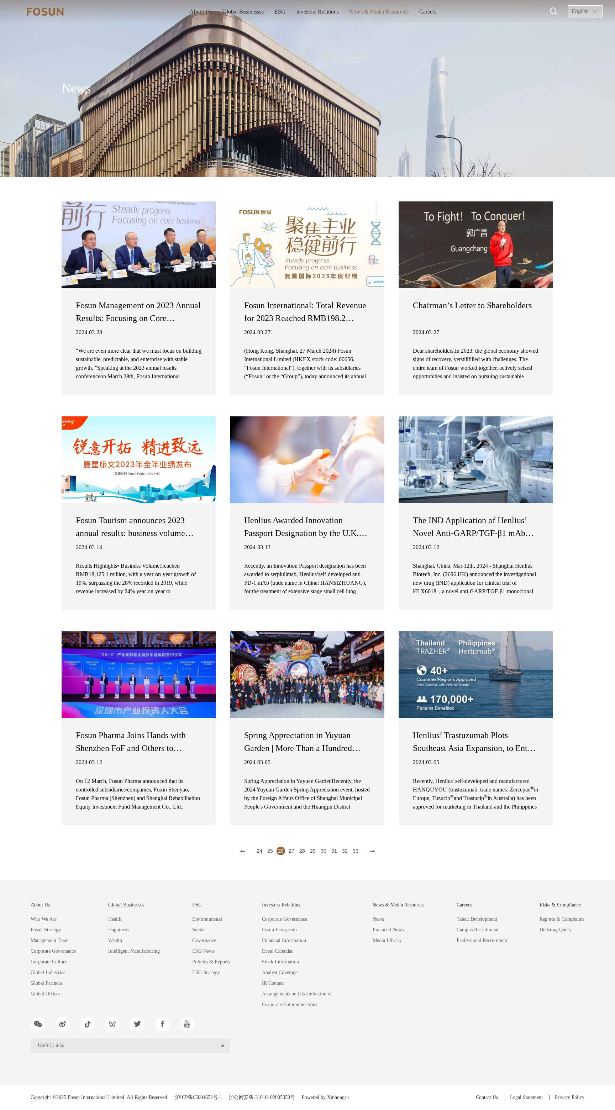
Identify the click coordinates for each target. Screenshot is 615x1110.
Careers (427, 12)
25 (270, 851)
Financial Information (284, 940)
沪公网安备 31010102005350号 (262, 1097)
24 (259, 851)
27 (291, 851)
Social (198, 929)
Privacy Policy (569, 1097)
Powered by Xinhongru (325, 1097)
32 (345, 851)
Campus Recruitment (478, 929)
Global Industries (48, 972)
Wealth (115, 940)
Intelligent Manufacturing (134, 951)
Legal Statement (526, 1097)
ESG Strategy (206, 972)
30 (323, 851)
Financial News (388, 929)
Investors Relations (317, 12)
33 (355, 851)
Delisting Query (556, 929)
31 (334, 851)
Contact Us (487, 1097)
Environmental (207, 919)
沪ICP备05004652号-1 (198, 1097)
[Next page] (372, 851)
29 (313, 851)
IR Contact (273, 983)
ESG (279, 12)
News (378, 919)
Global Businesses (243, 12)
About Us (201, 12)
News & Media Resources (379, 12)
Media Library (387, 940)
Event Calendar (277, 951)
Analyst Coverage (280, 972)
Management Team (50, 940)
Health (114, 919)
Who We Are (44, 919)
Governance (204, 940)
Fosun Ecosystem (279, 929)
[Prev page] (242, 851)
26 (281, 851)
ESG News (203, 951)
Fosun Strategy (46, 929)
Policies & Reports (211, 961)
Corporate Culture (49, 961)
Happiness (118, 929)
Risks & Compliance (560, 905)
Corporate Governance (53, 951)
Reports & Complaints (562, 919)
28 (302, 851)
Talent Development (477, 919)
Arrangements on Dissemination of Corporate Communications (297, 999)
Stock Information (280, 961)
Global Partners (46, 983)
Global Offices (45, 993)
